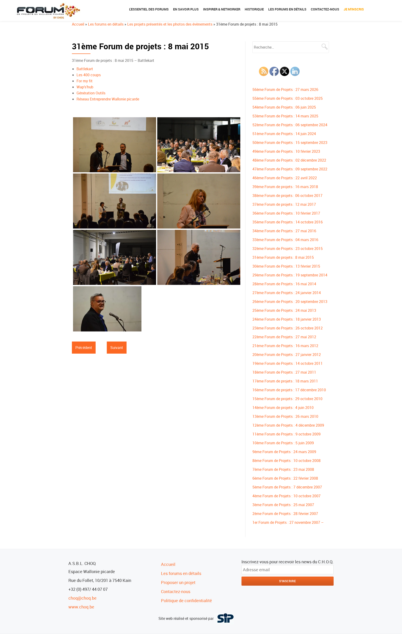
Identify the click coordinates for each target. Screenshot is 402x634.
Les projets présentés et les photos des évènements (169, 24)
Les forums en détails (287, 9)
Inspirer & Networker (221, 9)
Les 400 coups (89, 74)
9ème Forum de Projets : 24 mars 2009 (284, 451)
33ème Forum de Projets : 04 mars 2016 (285, 239)
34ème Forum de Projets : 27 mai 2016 (284, 230)
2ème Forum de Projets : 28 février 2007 (285, 513)
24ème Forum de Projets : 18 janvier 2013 (286, 319)
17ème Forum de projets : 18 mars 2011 (285, 381)
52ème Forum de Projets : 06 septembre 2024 (289, 124)
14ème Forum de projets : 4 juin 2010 (283, 407)
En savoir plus (186, 9)
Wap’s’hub (85, 87)
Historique (254, 9)
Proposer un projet (178, 582)
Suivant (116, 347)
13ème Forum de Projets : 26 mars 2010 (285, 416)
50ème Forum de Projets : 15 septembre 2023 (289, 142)
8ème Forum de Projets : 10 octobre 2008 (286, 460)
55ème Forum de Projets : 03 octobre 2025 (287, 98)
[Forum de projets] (49, 10)
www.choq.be (81, 607)
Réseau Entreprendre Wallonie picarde (108, 99)
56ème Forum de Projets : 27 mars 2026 (285, 89)
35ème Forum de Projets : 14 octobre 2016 (287, 222)
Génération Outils (91, 93)
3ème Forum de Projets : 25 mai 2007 (283, 504)
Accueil (78, 24)
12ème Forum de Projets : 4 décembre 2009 (288, 425)
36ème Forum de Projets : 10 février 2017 (286, 213)
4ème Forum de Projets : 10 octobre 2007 (286, 495)
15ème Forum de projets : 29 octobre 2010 (287, 398)
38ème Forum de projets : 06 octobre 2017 (287, 195)
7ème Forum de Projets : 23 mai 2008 (283, 469)
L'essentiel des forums (149, 9)
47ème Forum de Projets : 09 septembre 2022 (289, 169)
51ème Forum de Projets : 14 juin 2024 (284, 133)
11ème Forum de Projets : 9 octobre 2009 (286, 434)
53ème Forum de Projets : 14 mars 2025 (285, 116)
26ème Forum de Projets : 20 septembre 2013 (289, 301)
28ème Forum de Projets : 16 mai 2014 (284, 283)
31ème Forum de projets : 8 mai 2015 (283, 257)
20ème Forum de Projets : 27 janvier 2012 (286, 354)
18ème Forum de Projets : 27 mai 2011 (284, 372)
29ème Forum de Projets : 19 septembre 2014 (289, 275)
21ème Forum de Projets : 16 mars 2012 (285, 345)
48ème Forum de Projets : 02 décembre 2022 (289, 160)
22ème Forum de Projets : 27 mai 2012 (284, 336)
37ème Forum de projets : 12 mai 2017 (284, 204)
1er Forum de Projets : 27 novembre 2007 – (288, 522)
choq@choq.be (82, 598)
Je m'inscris (354, 9)
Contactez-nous (325, 9)
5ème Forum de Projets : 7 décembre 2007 (287, 487)
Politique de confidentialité (186, 600)
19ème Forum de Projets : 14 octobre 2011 (287, 363)
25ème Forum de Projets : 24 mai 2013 (284, 310)
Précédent (83, 347)
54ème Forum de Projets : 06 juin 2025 (284, 107)
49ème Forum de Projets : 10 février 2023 (286, 151)
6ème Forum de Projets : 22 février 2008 (285, 478)
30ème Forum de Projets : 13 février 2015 (286, 266)
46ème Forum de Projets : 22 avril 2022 (284, 177)
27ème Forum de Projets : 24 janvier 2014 (286, 292)
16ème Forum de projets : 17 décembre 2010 (289, 389)
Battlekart (85, 68)
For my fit (85, 80)
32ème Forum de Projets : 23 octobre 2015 (287, 248)
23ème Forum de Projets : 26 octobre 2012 (287, 328)
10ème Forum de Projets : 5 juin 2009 (283, 442)
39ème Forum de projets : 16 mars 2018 (285, 186)
